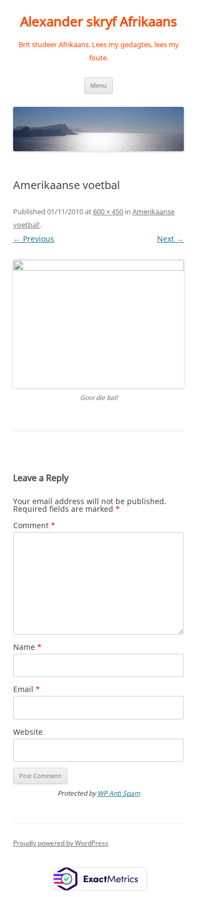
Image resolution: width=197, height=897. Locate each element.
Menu (98, 85)
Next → (170, 238)
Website (28, 732)
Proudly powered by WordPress (60, 843)
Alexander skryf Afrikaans (98, 21)
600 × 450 (108, 211)
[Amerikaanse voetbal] (98, 324)
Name (27, 647)
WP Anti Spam (118, 793)
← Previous (33, 238)
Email (26, 689)
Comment (34, 525)
